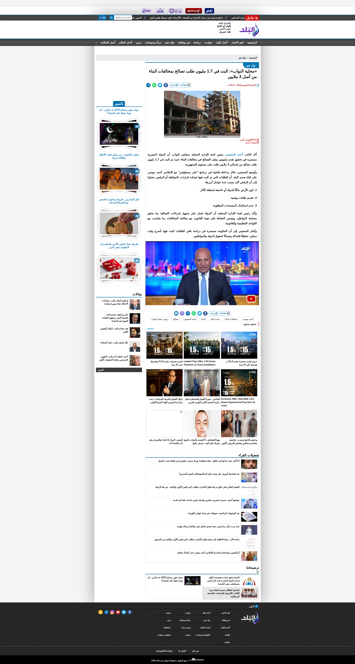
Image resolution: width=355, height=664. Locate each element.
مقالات (227, 642)
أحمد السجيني (234, 154)
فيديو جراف (186, 627)
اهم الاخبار (237, 42)
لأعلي (252, 606)
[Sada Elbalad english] (146, 11)
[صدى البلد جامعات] (175, 11)
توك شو (169, 42)
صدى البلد (215, 319)
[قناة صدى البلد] (209, 11)
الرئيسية (252, 42)
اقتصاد (227, 635)
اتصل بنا (182, 651)
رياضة (197, 42)
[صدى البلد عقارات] (160, 11)
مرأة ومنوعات (153, 42)
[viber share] (182, 313)
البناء (203, 319)
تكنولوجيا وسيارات (203, 635)
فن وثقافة (184, 42)
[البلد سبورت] (193, 11)
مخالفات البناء (231, 319)
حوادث (208, 42)
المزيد (100, 370)
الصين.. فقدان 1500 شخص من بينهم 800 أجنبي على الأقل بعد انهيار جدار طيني (167, 17)
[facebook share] (166, 85)
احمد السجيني (189, 319)
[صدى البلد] (249, 29)
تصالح (175, 319)
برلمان (188, 635)
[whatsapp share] (154, 85)
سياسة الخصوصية (164, 651)
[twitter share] (160, 85)
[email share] (148, 85)
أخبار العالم (125, 42)
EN (104, 18)
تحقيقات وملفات (164, 635)
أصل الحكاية (108, 42)
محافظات (167, 627)
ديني (138, 42)
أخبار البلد (222, 42)
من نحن (195, 651)
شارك (172, 85)
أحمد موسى (248, 319)
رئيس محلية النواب (159, 319)
